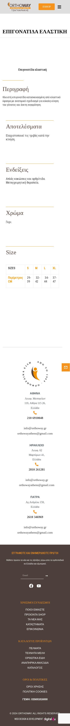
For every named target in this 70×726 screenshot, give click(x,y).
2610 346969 (35, 517)
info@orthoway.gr (35, 428)
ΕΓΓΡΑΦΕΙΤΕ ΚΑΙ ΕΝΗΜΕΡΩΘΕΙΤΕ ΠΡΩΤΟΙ (35, 553)
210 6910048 (35, 418)
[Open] (59, 7)
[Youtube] (39, 585)
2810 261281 (37, 469)
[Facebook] (31, 585)
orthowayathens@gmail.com (35, 433)
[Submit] (46, 575)
